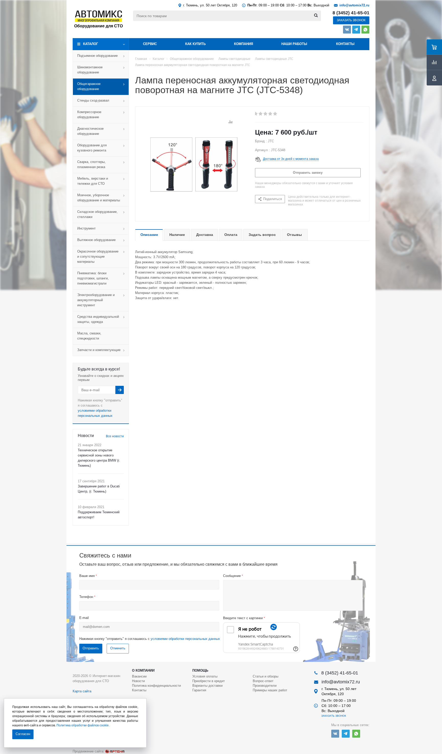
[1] (255, 114)
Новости (138, 681)
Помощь (200, 670)
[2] (260, 114)
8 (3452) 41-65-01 (351, 12)
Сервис (150, 44)
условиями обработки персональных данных (185, 639)
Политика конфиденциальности (156, 685)
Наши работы (294, 44)
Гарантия (199, 690)
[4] (270, 114)
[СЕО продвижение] (114, 751)
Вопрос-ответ (263, 681)
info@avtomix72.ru (354, 5)
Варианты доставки (207, 685)
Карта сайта (82, 691)
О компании (143, 670)
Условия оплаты (204, 676)
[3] (265, 114)
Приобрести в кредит (208, 681)
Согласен (23, 734)
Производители (265, 685)
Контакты (345, 44)
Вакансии (139, 676)
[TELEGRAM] (356, 30)
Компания (243, 44)
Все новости (115, 436)
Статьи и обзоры (265, 676)
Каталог (90, 44)
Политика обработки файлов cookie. (83, 725)
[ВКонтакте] (347, 30)
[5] (275, 114)
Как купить (195, 44)
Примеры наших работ (270, 690)
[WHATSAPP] (365, 30)
